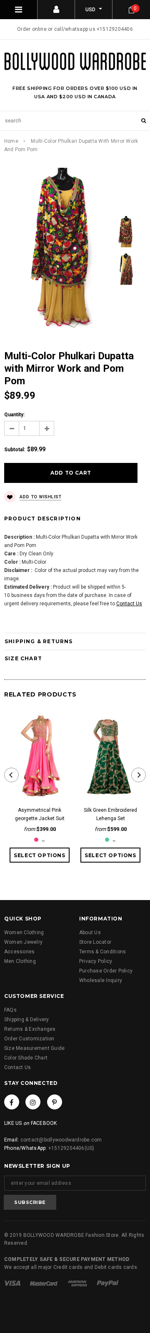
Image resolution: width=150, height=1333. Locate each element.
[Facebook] (11, 1101)
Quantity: (14, 415)
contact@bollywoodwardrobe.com (61, 1140)
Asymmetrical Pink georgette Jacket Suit (40, 814)
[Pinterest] (54, 1101)
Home (11, 141)
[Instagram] (32, 1101)
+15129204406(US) (71, 1148)
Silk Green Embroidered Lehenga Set (110, 814)
